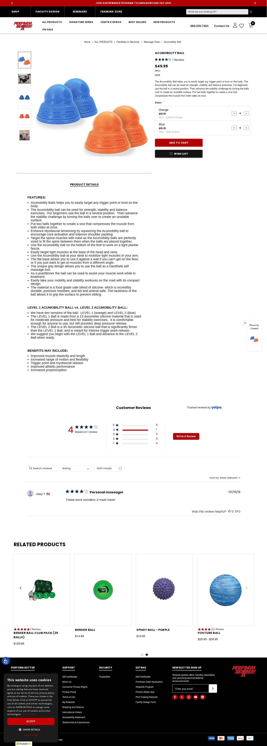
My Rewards (68, 701)
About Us (66, 681)
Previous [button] (12, 3)
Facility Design (48, 11)
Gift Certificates (69, 676)
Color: (159, 102)
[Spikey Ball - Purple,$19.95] (164, 589)
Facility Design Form (146, 701)
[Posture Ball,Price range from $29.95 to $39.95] (226, 589)
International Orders (72, 712)
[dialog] (31, 707)
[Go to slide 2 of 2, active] (147, 655)
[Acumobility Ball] (254, 338)
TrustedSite (104, 676)
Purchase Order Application (149, 681)
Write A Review (186, 436)
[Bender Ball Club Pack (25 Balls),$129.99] (41, 589)
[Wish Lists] (241, 26)
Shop (15, 11)
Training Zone (111, 11)
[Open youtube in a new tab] (195, 697)
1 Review (219, 629)
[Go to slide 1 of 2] (142, 655)
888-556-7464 (199, 26)
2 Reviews (35, 629)
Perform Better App (145, 691)
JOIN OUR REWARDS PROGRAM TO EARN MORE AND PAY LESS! (133, 3)
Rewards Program (145, 686)
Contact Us (221, 26)
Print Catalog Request (146, 696)
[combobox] (75, 468)
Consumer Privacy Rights (74, 686)
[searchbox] (42, 468)
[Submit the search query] (250, 11)
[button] (135, 426)
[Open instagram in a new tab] (188, 697)
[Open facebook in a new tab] (174, 697)
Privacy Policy (69, 691)
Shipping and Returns (73, 707)
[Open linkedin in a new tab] (202, 697)
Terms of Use (68, 696)
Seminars (80, 11)
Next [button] (255, 3)
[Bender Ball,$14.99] (103, 589)
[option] (254, 341)
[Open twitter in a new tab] (181, 697)
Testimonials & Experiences (76, 722)
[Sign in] (233, 25)
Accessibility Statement (73, 717)
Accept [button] (31, 721)
